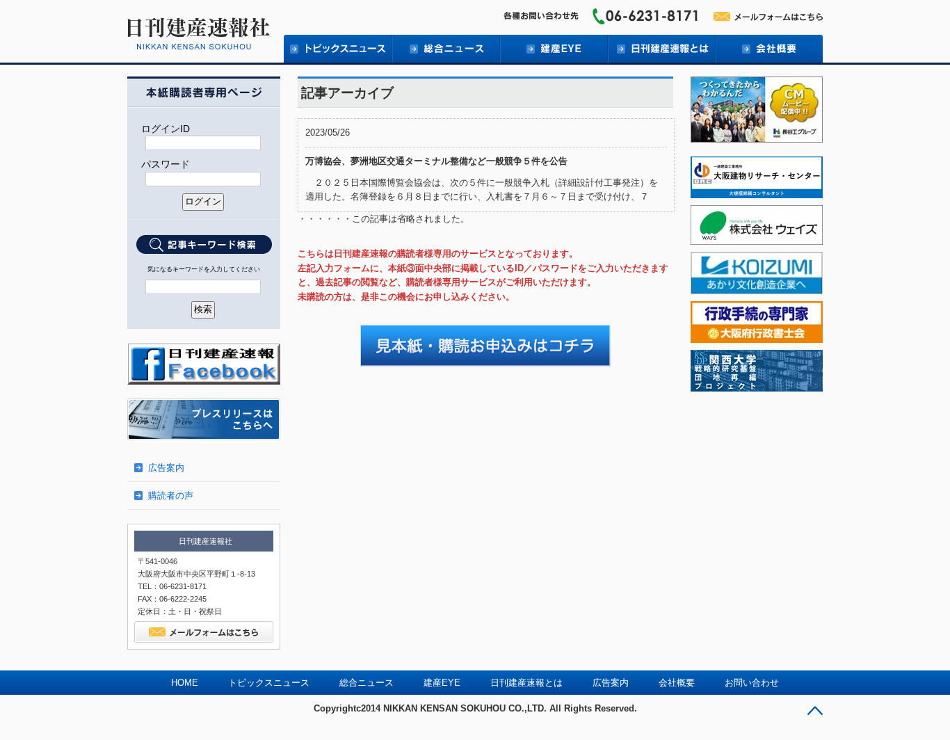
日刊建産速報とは (661, 49)
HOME (184, 682)
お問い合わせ (752, 682)
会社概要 (769, 49)
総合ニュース (445, 49)
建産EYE (553, 49)
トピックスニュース (268, 682)
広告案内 (166, 467)
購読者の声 (170, 495)
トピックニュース (338, 49)
